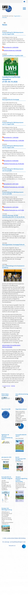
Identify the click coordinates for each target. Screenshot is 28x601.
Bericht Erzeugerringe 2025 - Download (21, 458)
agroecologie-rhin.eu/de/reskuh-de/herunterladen (11, 346)
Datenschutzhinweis (4, 600)
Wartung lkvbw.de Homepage (10, 99)
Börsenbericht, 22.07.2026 (11, 207)
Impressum (2, 599)
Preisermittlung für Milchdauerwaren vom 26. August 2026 (12, 33)
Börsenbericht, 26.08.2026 (11, 47)
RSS (4, 22)
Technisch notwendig (2, 576)
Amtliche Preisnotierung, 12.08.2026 (14, 140)
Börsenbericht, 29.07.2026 (11, 184)
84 (11, 386)
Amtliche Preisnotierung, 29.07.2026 (14, 187)
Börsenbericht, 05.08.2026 (11, 161)
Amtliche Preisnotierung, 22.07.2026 (14, 210)
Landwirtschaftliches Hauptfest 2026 (12, 55)
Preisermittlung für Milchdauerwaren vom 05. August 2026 (12, 146)
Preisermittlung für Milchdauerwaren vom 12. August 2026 (12, 123)
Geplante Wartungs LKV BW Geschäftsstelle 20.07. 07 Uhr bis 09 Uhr (13, 216)
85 (13, 386)
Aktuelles (4, 17)
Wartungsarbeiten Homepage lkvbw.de (13, 244)
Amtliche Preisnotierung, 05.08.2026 (14, 164)
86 (14, 386)
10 (9, 386)
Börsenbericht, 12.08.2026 (11, 137)
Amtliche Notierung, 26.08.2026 (12, 50)
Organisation (17, 16)
